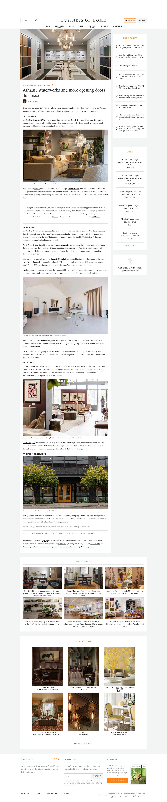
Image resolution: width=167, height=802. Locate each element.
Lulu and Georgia (47, 732)
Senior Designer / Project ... (130, 205)
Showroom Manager (130, 159)
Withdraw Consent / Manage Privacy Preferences (129, 797)
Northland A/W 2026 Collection (47, 689)
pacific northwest (68, 533)
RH (83, 732)
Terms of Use (67, 782)
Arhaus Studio (73, 188)
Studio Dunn (35, 346)
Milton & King (47, 687)
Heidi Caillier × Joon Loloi (83, 687)
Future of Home (79, 546)
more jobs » (130, 246)
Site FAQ (67, 793)
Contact (38, 793)
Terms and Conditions (127, 793)
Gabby (41, 366)
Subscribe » (117, 780)
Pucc (59, 351)
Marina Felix (33, 101)
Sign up (45, 540)
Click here (55, 217)
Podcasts (106, 26)
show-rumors (29, 85)
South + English (29, 442)
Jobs (71, 26)
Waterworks (40, 230)
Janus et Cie (40, 119)
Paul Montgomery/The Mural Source (119, 688)
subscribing (63, 543)
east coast (51, 533)
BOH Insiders (96, 217)
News (47, 26)
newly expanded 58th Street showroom (71, 230)
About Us (25, 793)
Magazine (117, 26)
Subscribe (130, 20)
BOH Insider (95, 543)
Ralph (54, 351)
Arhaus (37, 188)
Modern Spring (83, 734)
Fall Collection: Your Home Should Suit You (47, 734)
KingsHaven (67, 245)
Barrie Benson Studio (119, 734)
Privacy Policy (97, 782)
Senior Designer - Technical (130, 191)
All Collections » (83, 744)
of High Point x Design (73, 448)
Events (79, 26)
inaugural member (56, 448)
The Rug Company (30, 270)
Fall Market (33, 366)
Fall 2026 (83, 689)
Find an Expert (92, 26)
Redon (119, 691)
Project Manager (130, 232)
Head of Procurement (130, 219)
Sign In (142, 20)
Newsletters (52, 793)
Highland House (119, 732)
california (37, 533)
